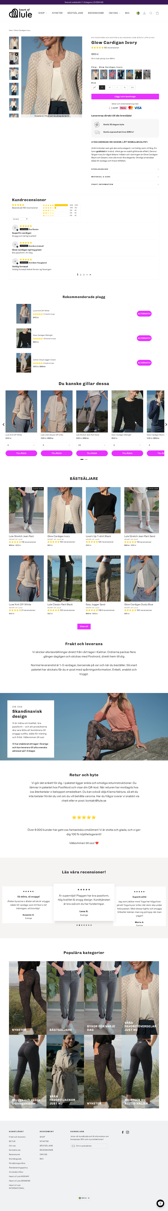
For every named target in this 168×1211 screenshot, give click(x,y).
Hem (11, 30)
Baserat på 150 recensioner (25, 207)
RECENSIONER (96, 13)
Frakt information (102, 184)
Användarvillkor (16, 1172)
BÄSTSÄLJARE (75, 13)
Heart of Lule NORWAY (19, 1176)
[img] (26, 226)
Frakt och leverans (17, 1137)
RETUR (12, 1141)
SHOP (41, 13)
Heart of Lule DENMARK (19, 1181)
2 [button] (80, 274)
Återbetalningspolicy (18, 1168)
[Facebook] (122, 1132)
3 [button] (83, 274)
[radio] (95, 74)
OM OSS (113, 13)
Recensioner (14, 1154)
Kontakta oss (15, 1150)
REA (127, 13)
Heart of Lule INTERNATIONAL (16, 1186)
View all (84, 626)
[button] (97, 47)
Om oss (12, 1146)
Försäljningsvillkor (17, 1163)
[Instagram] (127, 1132)
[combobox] (84, 1198)
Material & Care (100, 177)
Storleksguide (99, 169)
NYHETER (57, 13)
